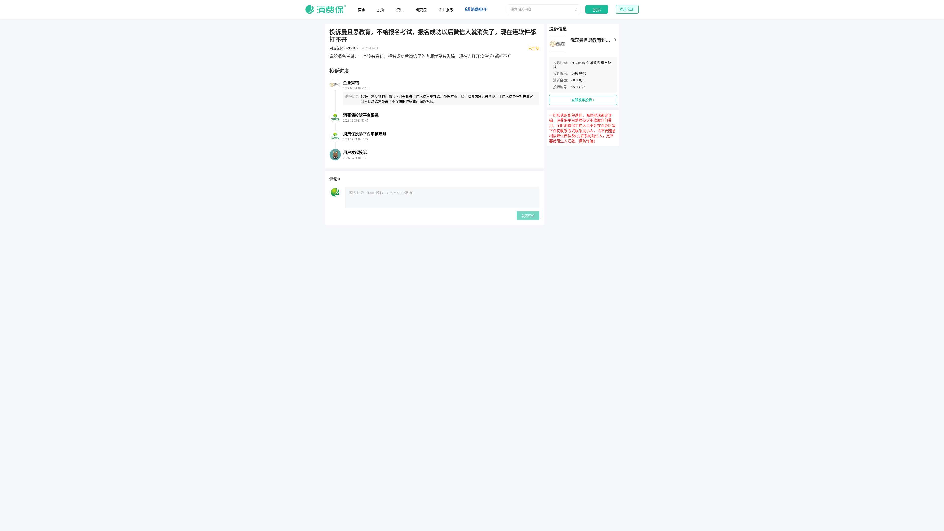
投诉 (380, 10)
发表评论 (528, 216)
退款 (574, 73)
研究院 (421, 10)
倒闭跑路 (593, 63)
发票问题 (578, 63)
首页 (361, 10)
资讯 (400, 10)
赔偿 (582, 73)
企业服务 (445, 10)
